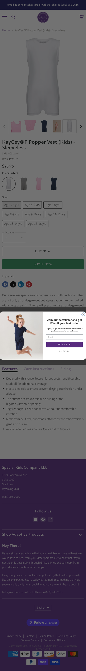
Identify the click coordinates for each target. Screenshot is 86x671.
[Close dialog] (83, 314)
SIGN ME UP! (64, 344)
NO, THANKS (64, 351)
